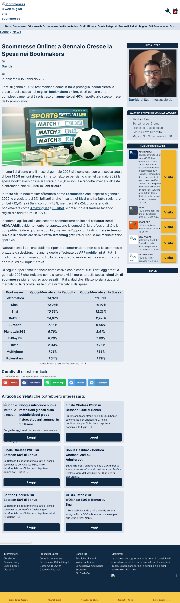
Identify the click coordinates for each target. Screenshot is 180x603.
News (16, 32)
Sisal (82, 198)
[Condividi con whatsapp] (55, 382)
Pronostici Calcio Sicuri (148, 127)
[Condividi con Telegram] (98, 382)
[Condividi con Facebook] (31, 382)
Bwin (33, 203)
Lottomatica (75, 194)
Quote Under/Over (50, 565)
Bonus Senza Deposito (18, 600)
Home (4, 32)
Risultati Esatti (54, 600)
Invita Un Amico (85, 562)
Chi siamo (9, 558)
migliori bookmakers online (57, 92)
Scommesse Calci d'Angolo (55, 562)
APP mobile (88, 252)
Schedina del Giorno (90, 600)
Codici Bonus (88, 26)
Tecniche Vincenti (86, 558)
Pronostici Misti (127, 26)
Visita (168, 177)
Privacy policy (12, 562)
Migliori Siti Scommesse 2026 (152, 136)
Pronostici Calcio (125, 600)
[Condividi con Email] (10, 382)
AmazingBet (39, 208)
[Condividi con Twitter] (77, 382)
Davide (7, 66)
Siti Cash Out (83, 573)
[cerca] (168, 11)
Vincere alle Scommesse (43, 26)
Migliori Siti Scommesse (153, 26)
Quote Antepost (107, 26)
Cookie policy (11, 565)
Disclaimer (9, 569)
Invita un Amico (68, 26)
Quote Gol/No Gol (50, 569)
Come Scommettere (51, 558)
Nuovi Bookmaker (16, 26)
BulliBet (58, 208)
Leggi (31, 437)
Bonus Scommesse (161, 600)
